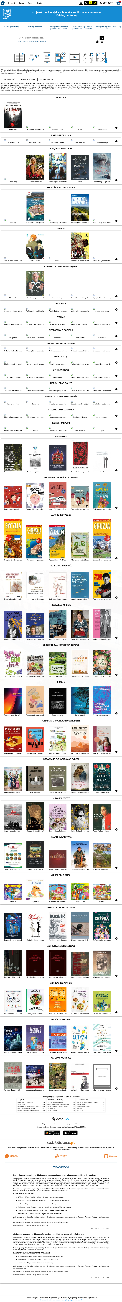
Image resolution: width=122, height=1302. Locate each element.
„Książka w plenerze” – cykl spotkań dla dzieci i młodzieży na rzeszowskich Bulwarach (48, 1234)
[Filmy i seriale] (74, 63)
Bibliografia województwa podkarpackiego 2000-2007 (82, 28)
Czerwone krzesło (52, 1110)
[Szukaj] (102, 38)
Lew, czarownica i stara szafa (25, 1102)
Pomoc (30, 3)
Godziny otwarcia (46, 79)
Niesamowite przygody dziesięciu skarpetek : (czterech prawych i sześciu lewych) (40, 1106)
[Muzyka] (88, 63)
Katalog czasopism (35, 27)
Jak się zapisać (9, 79)
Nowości (11, 3)
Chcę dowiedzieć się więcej (50, 1300)
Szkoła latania (21, 1104)
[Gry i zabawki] (102, 63)
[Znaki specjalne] (102, 41)
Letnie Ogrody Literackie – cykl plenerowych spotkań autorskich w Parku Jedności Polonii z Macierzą (54, 1175)
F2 (110, 3)
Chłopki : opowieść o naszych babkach (57, 1106)
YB (90, 3)
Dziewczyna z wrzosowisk (83, 1106)
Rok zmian (79, 1108)
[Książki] (19, 63)
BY (95, 3)
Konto (39, 3)
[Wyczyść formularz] (97, 41)
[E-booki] (47, 63)
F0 (101, 3)
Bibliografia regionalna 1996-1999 (106, 28)
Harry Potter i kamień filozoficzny (26, 1108)
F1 (105, 3)
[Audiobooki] (33, 63)
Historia (21, 3)
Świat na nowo (81, 1104)
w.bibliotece (59, 1148)
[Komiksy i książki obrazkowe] (61, 63)
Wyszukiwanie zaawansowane (28, 41)
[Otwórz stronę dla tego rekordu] (13, 115)
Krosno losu (80, 1110)
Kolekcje (43, 41)
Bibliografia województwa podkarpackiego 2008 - (59, 28)
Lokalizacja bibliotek (27, 79)
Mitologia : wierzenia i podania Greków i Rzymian (31, 1110)
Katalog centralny (11, 27)
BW (85, 3)
